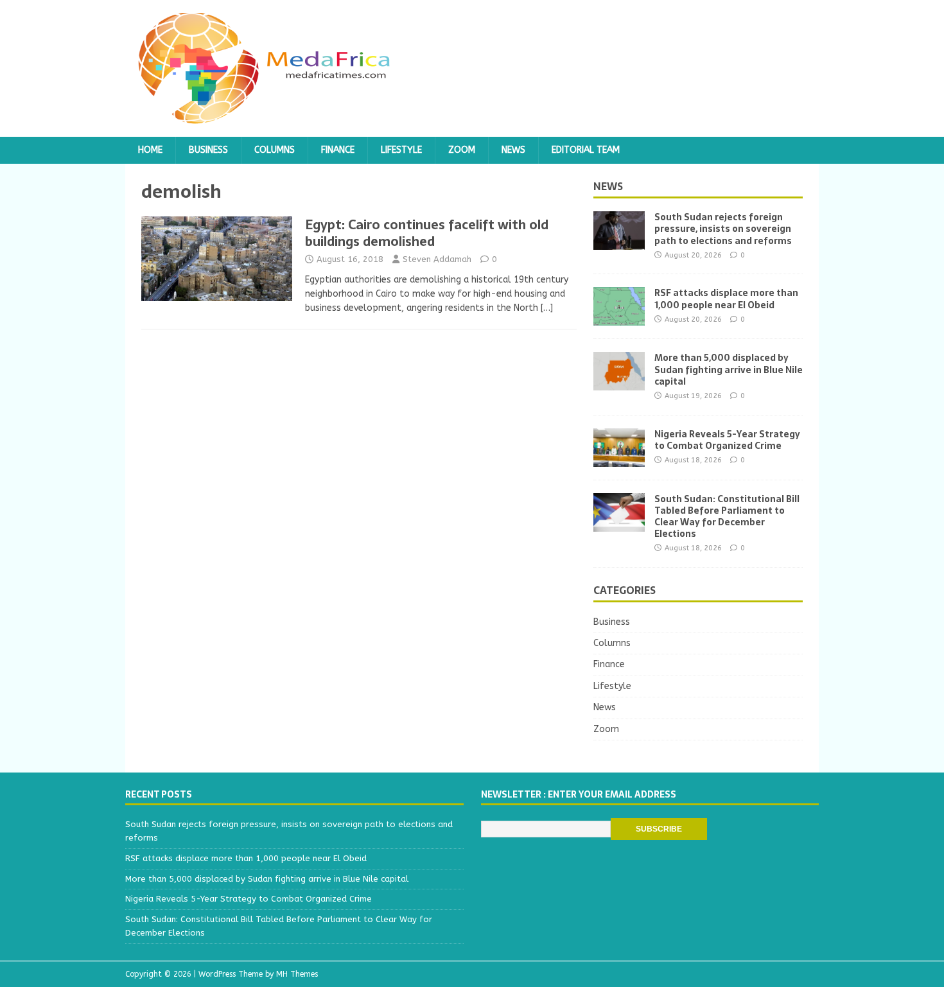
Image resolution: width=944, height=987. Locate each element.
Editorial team (586, 149)
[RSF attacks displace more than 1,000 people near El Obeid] (619, 318)
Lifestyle (401, 149)
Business (208, 149)
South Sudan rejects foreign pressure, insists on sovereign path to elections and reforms (723, 228)
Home (150, 149)
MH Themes (297, 974)
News (513, 149)
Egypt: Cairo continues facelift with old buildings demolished (426, 233)
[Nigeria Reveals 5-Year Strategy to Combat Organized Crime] (619, 458)
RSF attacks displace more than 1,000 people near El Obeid (726, 298)
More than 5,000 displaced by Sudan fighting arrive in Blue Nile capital (728, 369)
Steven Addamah (437, 259)
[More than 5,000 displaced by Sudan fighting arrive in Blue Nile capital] (619, 383)
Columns (274, 149)
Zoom (461, 149)
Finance (337, 149)
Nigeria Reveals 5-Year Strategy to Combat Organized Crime (727, 440)
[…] (547, 307)
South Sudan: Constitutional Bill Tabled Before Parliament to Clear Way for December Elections (727, 516)
